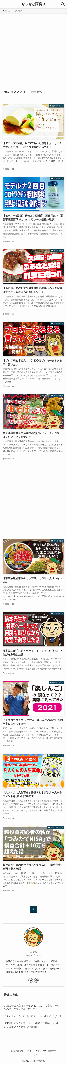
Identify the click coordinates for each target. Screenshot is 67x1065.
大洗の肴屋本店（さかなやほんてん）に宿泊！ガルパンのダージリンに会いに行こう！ (33, 1007)
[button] (63, 4)
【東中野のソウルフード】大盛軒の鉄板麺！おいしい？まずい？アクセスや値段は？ (31, 1025)
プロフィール (33, 1055)
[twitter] (30, 980)
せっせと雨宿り (33, 4)
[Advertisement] (33, 48)
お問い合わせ (17, 1050)
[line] (36, 980)
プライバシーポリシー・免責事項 (40, 1050)
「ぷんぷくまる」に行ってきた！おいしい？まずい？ (33, 1016)
